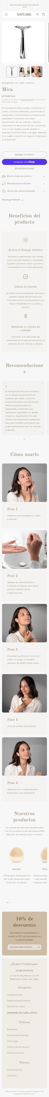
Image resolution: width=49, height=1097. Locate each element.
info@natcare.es (24, 970)
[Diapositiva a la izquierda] (3, 72)
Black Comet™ (29, 1094)
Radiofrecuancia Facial (18, 1000)
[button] (7, 14)
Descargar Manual (11, 199)
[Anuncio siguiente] (42, 6)
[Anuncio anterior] (7, 6)
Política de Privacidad (17, 1035)
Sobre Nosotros (14, 1070)
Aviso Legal (12, 1041)
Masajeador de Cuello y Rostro (22, 1012)
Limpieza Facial (14, 995)
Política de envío (15, 1053)
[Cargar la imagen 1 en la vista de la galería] (12, 71)
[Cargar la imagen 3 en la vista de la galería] (36, 71)
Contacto (12, 1075)
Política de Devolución (18, 1047)
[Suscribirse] (39, 947)
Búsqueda (12, 1029)
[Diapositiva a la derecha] (46, 72)
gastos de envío (28, 100)
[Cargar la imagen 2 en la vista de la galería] (24, 71)
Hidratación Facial (16, 1006)
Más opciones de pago (24, 168)
